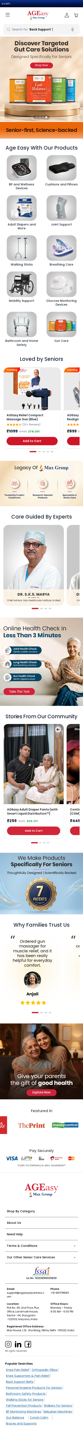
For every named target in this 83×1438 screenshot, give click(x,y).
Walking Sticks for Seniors (24, 1400)
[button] (37, 117)
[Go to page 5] (52, 451)
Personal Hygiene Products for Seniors (34, 1388)
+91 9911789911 (59, 1293)
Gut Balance (15, 1417)
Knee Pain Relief (17, 1370)
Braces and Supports (21, 1423)
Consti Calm (39, 1417)
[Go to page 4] (48, 451)
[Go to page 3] (43, 451)
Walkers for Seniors (58, 1405)
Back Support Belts (19, 1382)
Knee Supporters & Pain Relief (28, 1376)
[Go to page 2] (39, 451)
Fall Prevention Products (24, 1405)
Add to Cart (32, 441)
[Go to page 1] (33, 451)
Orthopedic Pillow (44, 1370)
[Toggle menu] (7, 15)
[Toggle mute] (58, 730)
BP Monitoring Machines (23, 1411)
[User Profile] (67, 15)
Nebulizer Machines (57, 1411)
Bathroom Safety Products (26, 1394)
